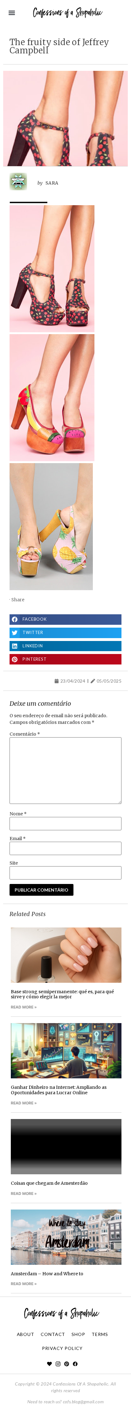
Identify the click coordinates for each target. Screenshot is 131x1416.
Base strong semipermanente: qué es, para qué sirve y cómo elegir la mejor (62, 994)
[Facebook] (75, 1363)
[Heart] (49, 1363)
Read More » (24, 1007)
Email (18, 838)
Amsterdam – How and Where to (47, 1274)
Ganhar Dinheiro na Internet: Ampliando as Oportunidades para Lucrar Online (59, 1090)
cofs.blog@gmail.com (83, 1401)
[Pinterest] (66, 1363)
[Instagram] (58, 1363)
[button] (11, 13)
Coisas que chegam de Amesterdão (49, 1183)
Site (14, 863)
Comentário (25, 734)
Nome (18, 814)
